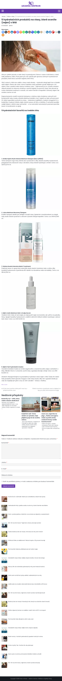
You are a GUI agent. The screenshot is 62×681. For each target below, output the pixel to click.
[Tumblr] (59, 32)
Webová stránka (7, 475)
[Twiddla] (44, 32)
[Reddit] (9, 32)
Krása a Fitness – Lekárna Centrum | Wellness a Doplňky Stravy (36, 678)
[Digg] (38, 32)
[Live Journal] (56, 32)
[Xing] (26, 32)
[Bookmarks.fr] (41, 32)
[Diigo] (50, 32)
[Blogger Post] (29, 32)
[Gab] (35, 32)
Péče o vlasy (4, 384)
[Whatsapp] (23, 32)
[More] (3, 35)
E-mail (4, 469)
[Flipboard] (53, 32)
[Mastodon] (17, 32)
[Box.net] (47, 32)
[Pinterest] (14, 32)
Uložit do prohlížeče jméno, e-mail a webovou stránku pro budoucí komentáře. (28, 481)
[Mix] (20, 32)
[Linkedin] (12, 32)
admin (11, 25)
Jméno (4, 462)
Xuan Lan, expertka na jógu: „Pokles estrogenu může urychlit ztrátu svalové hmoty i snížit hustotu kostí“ (50, 418)
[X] (6, 32)
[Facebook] (3, 32)
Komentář (5, 443)
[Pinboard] (32, 32)
